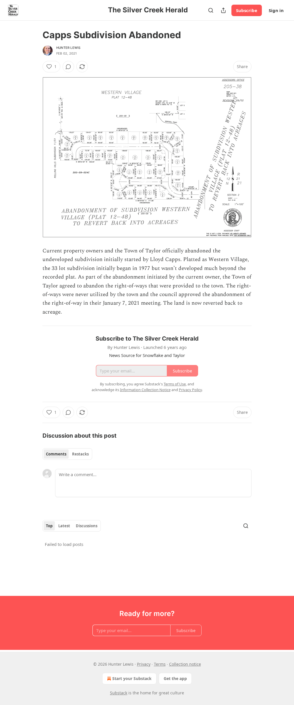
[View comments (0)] (68, 66)
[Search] (210, 10)
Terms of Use (175, 384)
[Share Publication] (223, 10)
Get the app (175, 678)
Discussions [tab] (86, 525)
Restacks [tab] (80, 454)
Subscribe (246, 10)
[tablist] (67, 454)
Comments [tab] (56, 454)
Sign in (276, 10)
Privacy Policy (190, 389)
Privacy (143, 664)
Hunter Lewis (68, 48)
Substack (118, 693)
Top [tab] (49, 525)
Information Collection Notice (145, 389)
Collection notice (185, 664)
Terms (160, 664)
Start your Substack (132, 678)
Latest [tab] (64, 525)
